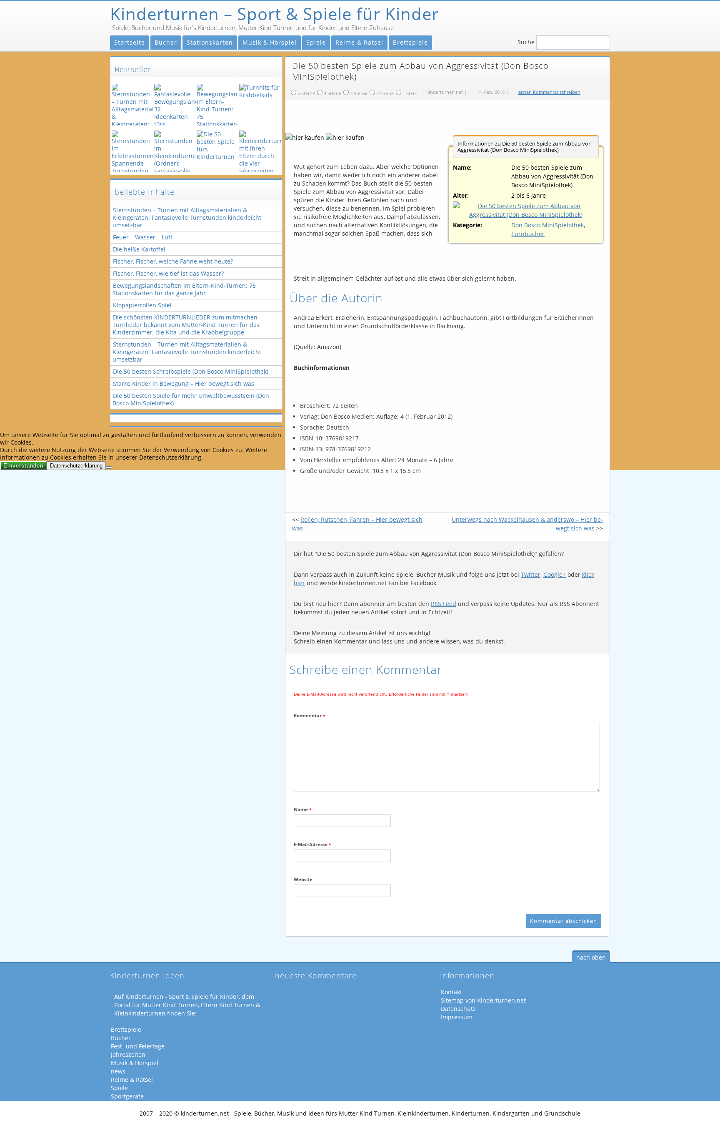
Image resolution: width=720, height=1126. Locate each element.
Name (302, 809)
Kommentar (309, 715)
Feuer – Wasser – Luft (142, 237)
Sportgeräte (127, 1096)
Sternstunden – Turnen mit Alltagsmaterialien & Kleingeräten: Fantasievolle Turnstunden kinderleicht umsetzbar (186, 217)
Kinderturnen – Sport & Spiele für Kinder (274, 13)
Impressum (456, 1017)
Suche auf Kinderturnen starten (599, 42)
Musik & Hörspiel (269, 42)
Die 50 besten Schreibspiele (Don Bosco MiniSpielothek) (190, 371)
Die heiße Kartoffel (139, 249)
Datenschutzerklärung (76, 465)
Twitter (530, 574)
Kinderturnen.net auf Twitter (580, 15)
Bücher (166, 42)
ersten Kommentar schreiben (549, 92)
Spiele (316, 42)
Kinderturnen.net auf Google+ (599, 15)
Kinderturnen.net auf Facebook (561, 15)
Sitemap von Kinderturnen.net (483, 1000)
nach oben (591, 957)
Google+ (554, 574)
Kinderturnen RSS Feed (542, 15)
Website (303, 879)
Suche (526, 42)
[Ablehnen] (109, 467)
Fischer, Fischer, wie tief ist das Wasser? (168, 273)
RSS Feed (443, 604)
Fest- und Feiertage (138, 1046)
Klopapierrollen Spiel (142, 305)
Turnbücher (528, 234)
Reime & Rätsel (359, 42)
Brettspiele (410, 42)
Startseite (129, 42)
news (118, 1071)
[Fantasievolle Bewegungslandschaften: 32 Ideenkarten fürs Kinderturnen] (174, 104)
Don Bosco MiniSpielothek (547, 225)
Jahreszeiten (128, 1054)
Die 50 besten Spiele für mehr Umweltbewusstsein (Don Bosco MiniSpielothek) (190, 399)
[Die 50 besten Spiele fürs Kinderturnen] (216, 151)
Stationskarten (210, 42)
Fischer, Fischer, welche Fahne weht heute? (173, 261)
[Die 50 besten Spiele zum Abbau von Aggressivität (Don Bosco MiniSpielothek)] (526, 210)
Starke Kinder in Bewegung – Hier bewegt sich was (183, 383)
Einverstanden (23, 465)
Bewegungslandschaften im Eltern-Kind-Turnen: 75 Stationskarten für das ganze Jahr (184, 289)
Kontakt (451, 992)
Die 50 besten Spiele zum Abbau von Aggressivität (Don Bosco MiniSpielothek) (451, 118)
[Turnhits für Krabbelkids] (259, 104)
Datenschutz (458, 1009)
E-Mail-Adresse (312, 844)
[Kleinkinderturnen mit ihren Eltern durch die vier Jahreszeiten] (259, 151)
